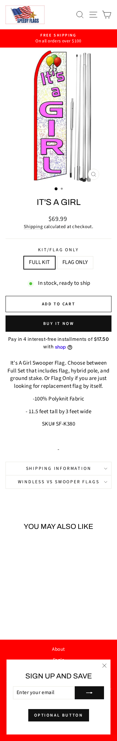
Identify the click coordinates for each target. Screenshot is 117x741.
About (58, 649)
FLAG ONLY (75, 262)
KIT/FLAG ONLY (58, 250)
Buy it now (58, 324)
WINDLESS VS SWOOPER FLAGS (58, 482)
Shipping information (58, 468)
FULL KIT (39, 262)
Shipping (33, 226)
